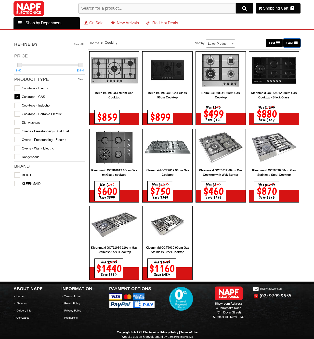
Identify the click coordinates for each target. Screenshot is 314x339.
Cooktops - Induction (36, 105)
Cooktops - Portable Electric (42, 114)
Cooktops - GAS (33, 97)
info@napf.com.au (271, 288)
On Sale (96, 23)
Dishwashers (31, 122)
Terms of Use (72, 296)
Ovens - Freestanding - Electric (44, 140)
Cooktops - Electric (35, 88)
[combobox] (220, 43)
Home (94, 43)
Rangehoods (30, 157)
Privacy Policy (72, 310)
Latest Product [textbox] (217, 43)
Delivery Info (23, 310)
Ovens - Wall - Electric (38, 148)
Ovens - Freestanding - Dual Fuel (45, 131)
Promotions (71, 317)
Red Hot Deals (165, 23)
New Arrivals (128, 23)
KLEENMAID (31, 184)
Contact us (22, 317)
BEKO (26, 175)
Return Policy (72, 303)
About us (21, 303)
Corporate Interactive (180, 336)
